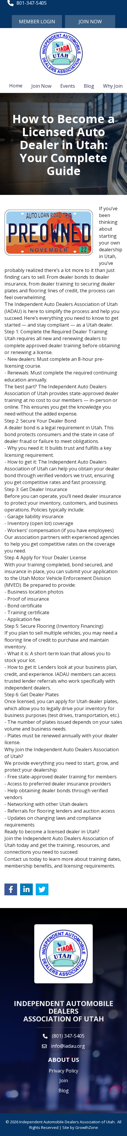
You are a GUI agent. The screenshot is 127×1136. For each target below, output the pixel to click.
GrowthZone (86, 1127)
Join (63, 1080)
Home (15, 85)
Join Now (41, 86)
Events (67, 86)
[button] (37, 21)
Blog (89, 86)
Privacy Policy (63, 1070)
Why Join (113, 86)
